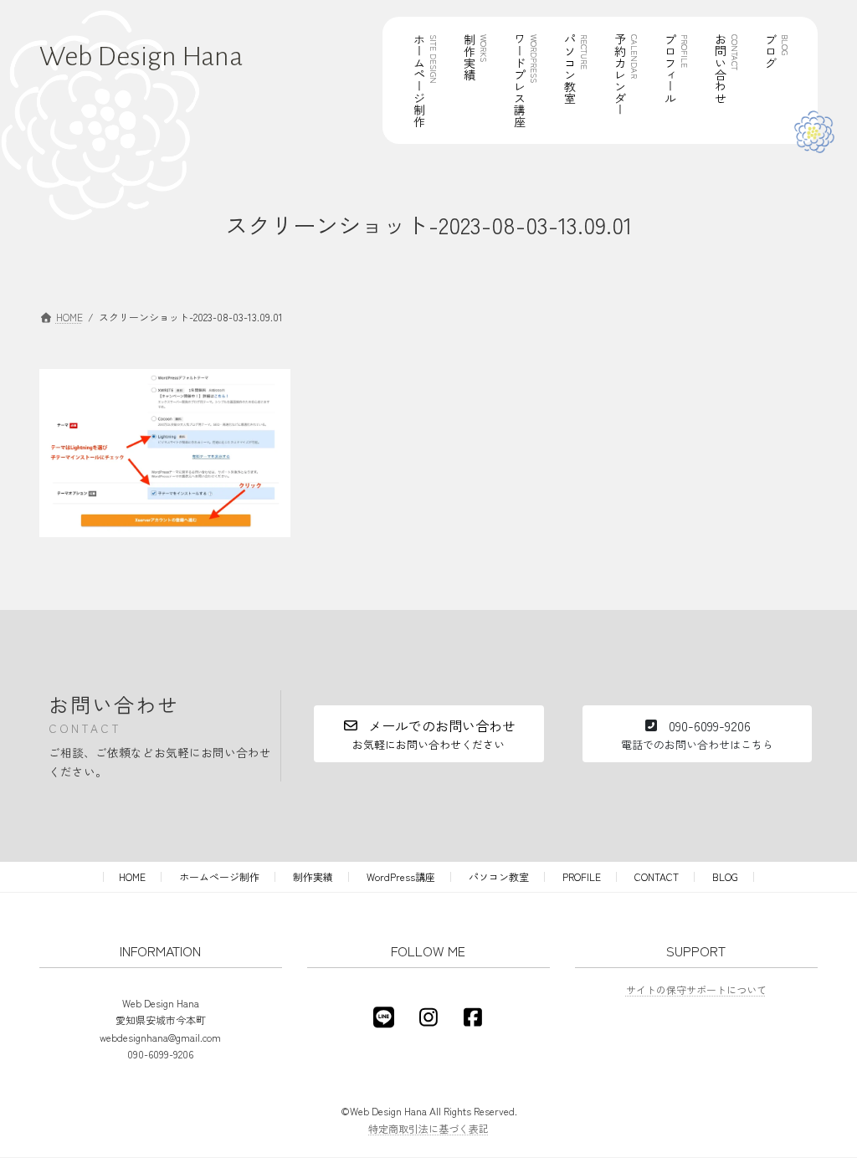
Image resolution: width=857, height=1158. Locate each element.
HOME (132, 876)
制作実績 (313, 876)
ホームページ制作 (219, 876)
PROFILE (581, 876)
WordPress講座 (401, 876)
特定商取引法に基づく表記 (428, 1128)
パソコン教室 (499, 876)
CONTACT (656, 876)
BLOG (725, 876)
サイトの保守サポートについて (696, 989)
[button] (428, 733)
